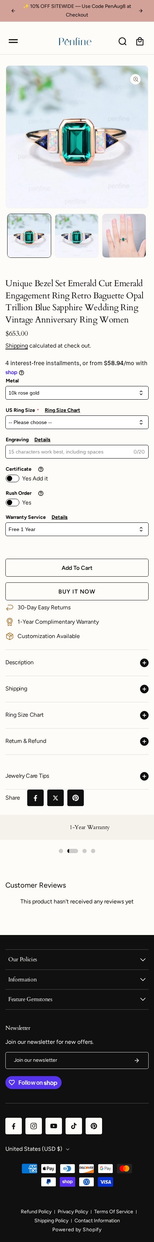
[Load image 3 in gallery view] (124, 236)
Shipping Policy (51, 1221)
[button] (13, 41)
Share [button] (12, 797)
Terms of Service (113, 1212)
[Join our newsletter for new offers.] (137, 1060)
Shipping (16, 345)
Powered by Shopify (77, 1230)
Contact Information (97, 1221)
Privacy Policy (73, 1212)
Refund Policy (36, 1212)
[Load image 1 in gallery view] (29, 236)
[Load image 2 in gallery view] (77, 236)
